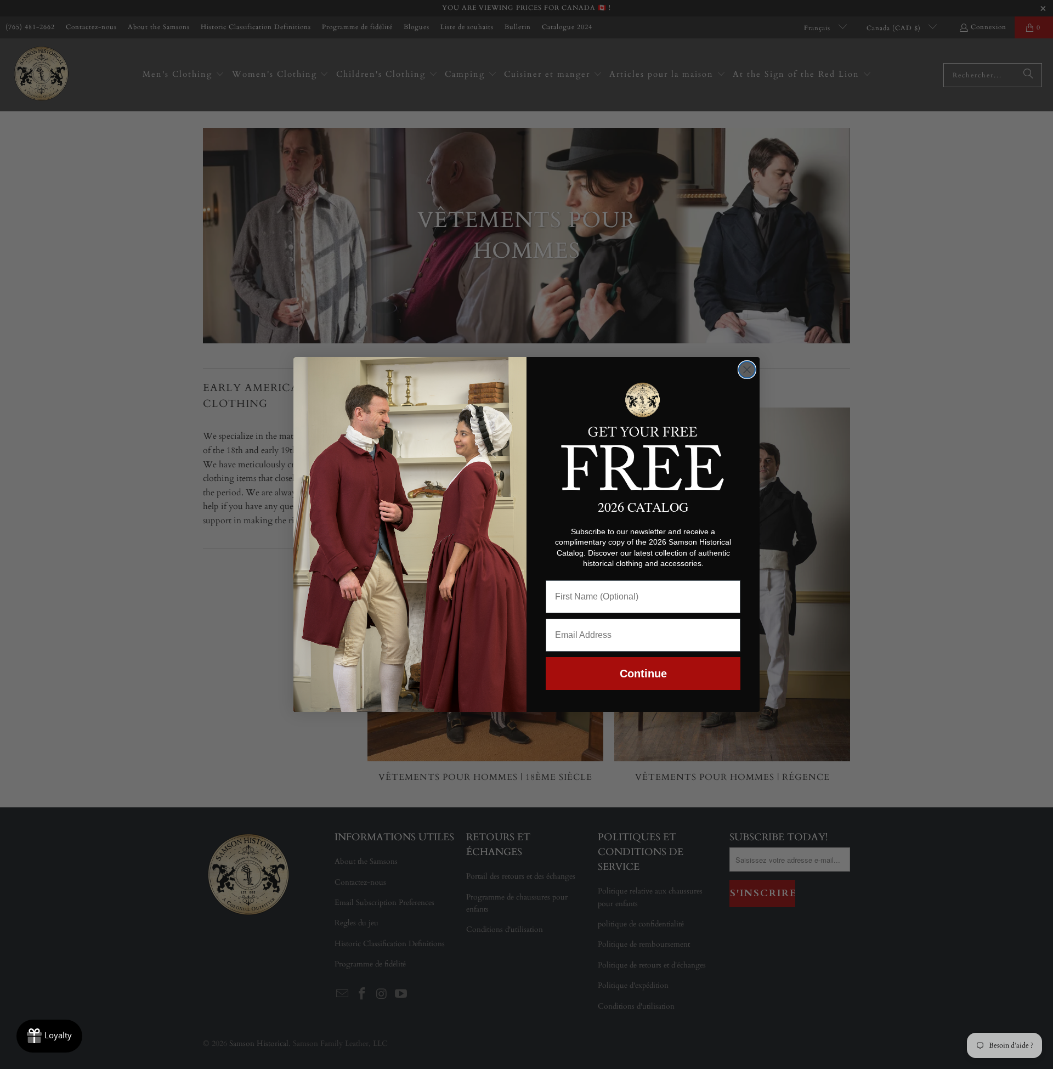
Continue (643, 674)
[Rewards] (49, 1036)
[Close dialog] (747, 369)
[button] (643, 434)
